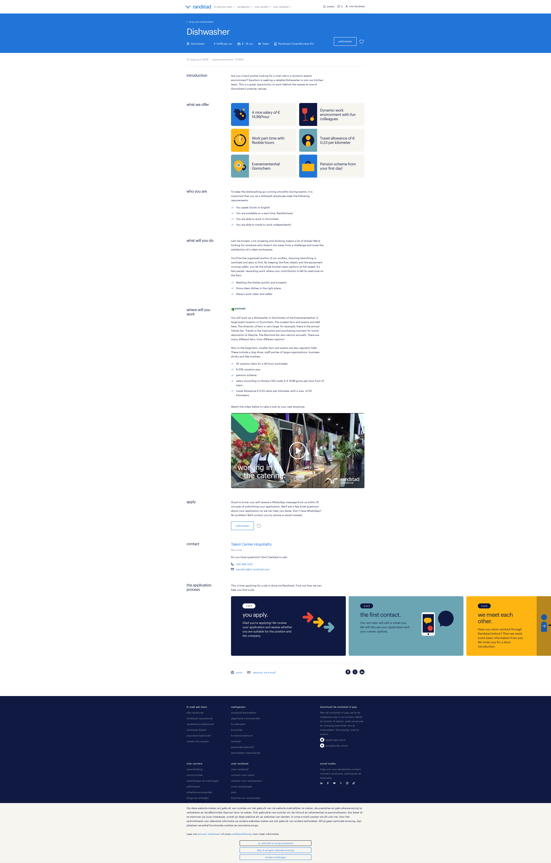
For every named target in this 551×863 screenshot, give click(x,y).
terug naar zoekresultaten (201, 22)
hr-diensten (238, 724)
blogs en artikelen (198, 797)
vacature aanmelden (243, 712)
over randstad (281, 6)
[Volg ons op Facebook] (328, 782)
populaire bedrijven (199, 735)
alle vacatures (195, 712)
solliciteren (345, 41)
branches (236, 729)
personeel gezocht (242, 747)
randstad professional (200, 724)
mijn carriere (194, 763)
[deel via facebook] (348, 672)
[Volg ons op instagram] (348, 782)
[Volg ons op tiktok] (354, 782)
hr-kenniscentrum (242, 735)
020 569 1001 (244, 564)
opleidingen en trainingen (203, 780)
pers (233, 792)
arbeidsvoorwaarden (199, 792)
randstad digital (196, 729)
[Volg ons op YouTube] (335, 782)
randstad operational (200, 718)
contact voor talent (243, 775)
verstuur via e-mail (264, 672)
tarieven (236, 741)
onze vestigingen (241, 786)
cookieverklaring (241, 833)
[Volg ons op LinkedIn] (322, 782)
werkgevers (243, 6)
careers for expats (198, 741)
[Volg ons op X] (341, 782)
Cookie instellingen (275, 857)
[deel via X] (355, 672)
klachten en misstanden (246, 797)
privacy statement (209, 833)
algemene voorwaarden (245, 718)
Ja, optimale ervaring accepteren (275, 843)
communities (195, 775)
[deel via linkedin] (362, 672)
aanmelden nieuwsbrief (245, 752)
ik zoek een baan (223, 6)
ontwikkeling (195, 769)
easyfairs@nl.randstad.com (253, 569)
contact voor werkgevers (246, 780)
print (239, 672)
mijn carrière (261, 6)
